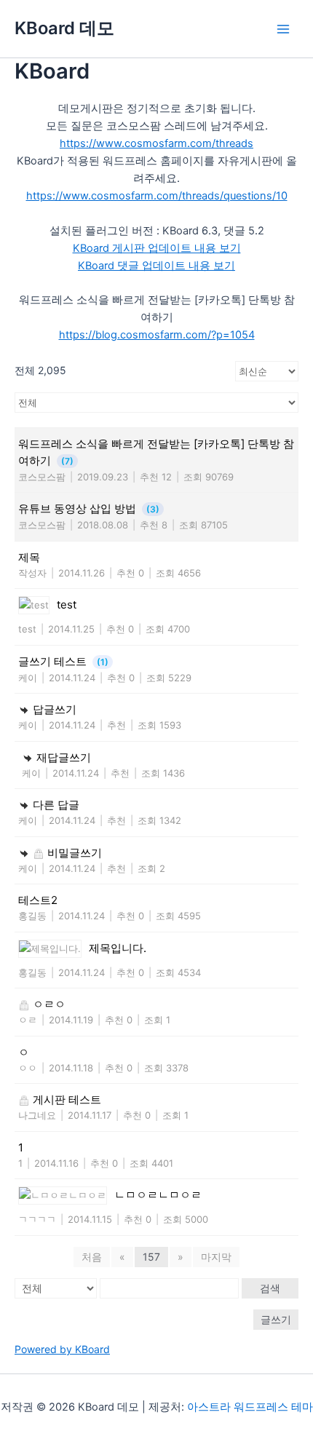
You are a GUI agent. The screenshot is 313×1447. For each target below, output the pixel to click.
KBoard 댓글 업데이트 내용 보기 (156, 265)
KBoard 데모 (64, 28)
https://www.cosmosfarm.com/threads (156, 143)
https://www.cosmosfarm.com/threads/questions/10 (157, 195)
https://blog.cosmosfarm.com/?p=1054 (157, 334)
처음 (92, 1256)
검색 (270, 1288)
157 (151, 1256)
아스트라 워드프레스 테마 (250, 1407)
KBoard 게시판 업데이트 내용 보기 (157, 248)
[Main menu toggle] (283, 29)
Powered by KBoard (62, 1349)
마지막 (216, 1256)
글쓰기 (276, 1319)
